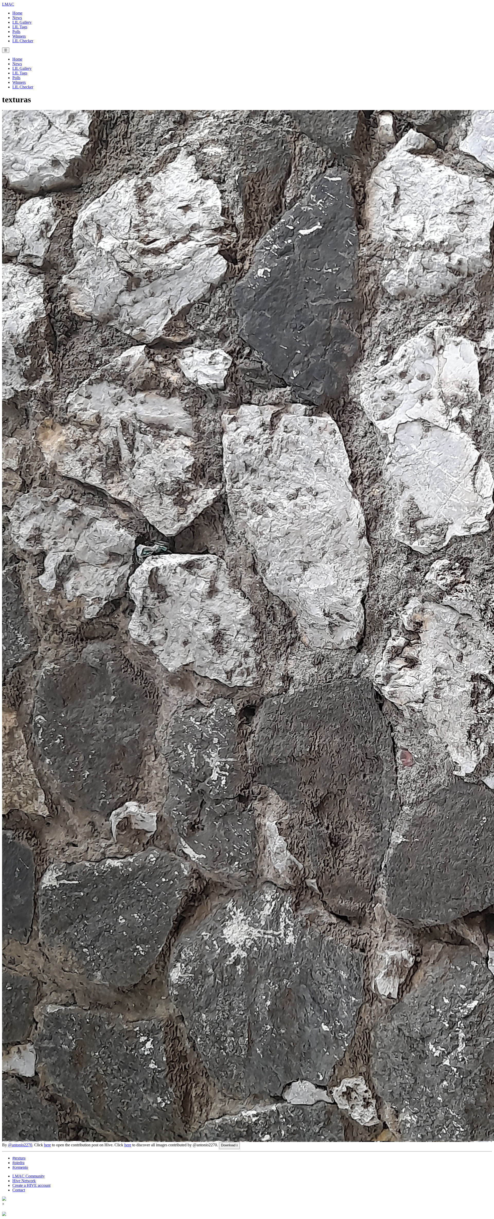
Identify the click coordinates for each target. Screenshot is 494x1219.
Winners (19, 36)
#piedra (18, 1162)
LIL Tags (19, 27)
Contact (18, 1190)
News (17, 17)
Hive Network (24, 1181)
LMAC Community (28, 1176)
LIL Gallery (22, 22)
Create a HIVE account (31, 1185)
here (47, 1145)
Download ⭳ (229, 1145)
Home (17, 13)
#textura (18, 1158)
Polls (16, 31)
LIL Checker (22, 41)
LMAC (8, 4)
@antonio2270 (20, 1145)
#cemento (20, 1167)
